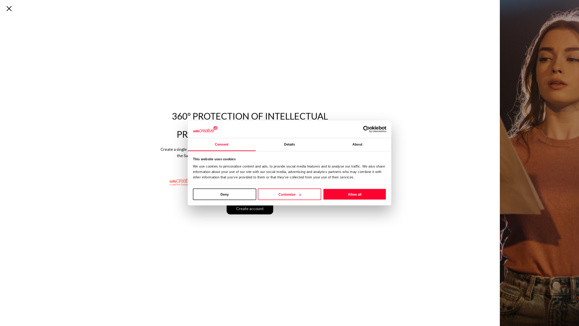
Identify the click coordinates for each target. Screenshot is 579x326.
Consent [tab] (221, 144)
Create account (250, 208)
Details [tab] (289, 144)
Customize (286, 194)
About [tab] (357, 144)
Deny (225, 194)
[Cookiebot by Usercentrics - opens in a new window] (366, 129)
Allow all (354, 194)
